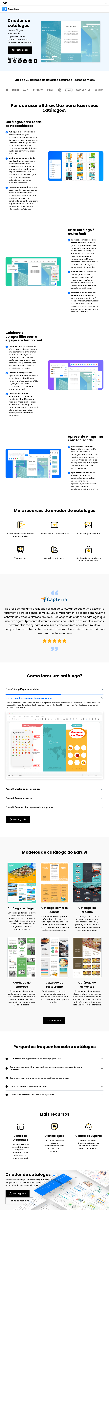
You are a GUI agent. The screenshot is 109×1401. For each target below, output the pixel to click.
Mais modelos (54, 1020)
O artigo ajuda (54, 1136)
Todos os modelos (19, 1200)
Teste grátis (21, 49)
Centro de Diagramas (20, 1138)
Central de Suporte (88, 1136)
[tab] (54, 689)
